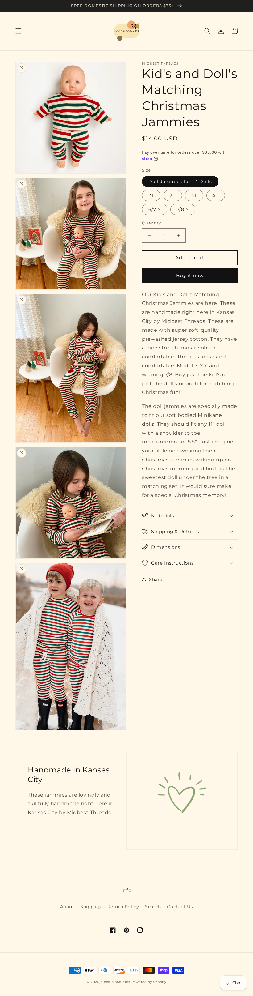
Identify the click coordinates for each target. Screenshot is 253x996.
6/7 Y (154, 209)
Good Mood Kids (115, 982)
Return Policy (123, 906)
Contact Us (180, 906)
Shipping (90, 906)
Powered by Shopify (148, 982)
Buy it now (190, 275)
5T (215, 195)
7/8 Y (183, 209)
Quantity (151, 222)
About (67, 906)
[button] (18, 31)
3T (173, 195)
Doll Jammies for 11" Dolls (180, 181)
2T (151, 195)
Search (153, 906)
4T (194, 195)
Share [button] (155, 579)
